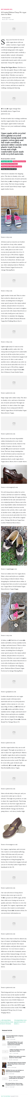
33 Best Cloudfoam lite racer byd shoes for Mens (17, 1050)
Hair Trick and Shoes (5, 1096)
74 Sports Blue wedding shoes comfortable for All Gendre (17, 1077)
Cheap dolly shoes (6, 161)
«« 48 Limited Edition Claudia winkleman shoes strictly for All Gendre (6, 1021)
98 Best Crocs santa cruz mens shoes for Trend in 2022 (17, 1057)
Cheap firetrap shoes (19, 161)
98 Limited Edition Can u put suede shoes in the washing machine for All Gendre (15, 1043)
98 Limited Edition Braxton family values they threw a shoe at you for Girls (17, 1064)
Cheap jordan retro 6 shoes (9, 164)
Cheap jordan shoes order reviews (11, 166)
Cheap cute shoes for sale (8, 169)
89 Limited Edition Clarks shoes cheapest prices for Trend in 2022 (14, 1084)
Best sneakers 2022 (6, 9)
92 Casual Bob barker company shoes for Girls (14, 1036)
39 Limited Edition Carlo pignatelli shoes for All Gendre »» (20, 1021)
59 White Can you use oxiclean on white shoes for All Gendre (15, 1071)
